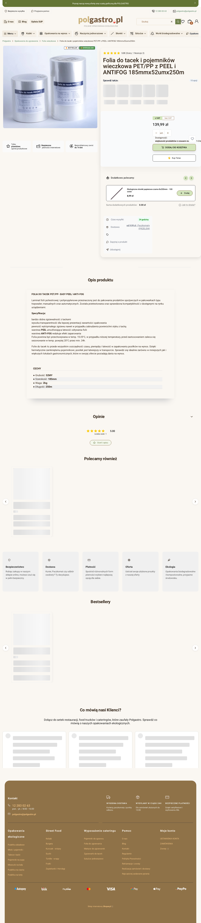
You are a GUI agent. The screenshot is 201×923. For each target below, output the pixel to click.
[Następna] (195, 3)
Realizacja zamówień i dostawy (136, 869)
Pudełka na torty (15, 875)
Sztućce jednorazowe (93, 859)
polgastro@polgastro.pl (186, 11)
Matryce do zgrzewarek (94, 848)
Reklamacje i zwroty (131, 864)
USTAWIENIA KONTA (169, 838)
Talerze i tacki (14, 855)
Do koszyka (32, 532)
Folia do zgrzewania (93, 843)
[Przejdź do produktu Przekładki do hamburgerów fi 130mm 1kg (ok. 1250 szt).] (31, 632)
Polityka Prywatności (131, 859)
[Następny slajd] (191, 178)
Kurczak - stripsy (53, 848)
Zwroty (163, 848)
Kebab (49, 838)
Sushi (48, 854)
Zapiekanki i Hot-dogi (55, 869)
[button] (178, 21)
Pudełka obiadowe (16, 845)
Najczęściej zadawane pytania (135, 874)
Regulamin (127, 854)
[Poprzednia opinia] (6, 741)
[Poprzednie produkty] (6, 501)
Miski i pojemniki (15, 850)
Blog (24, 21)
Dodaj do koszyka (176, 147)
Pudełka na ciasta (16, 870)
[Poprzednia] (6, 3)
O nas (11, 21)
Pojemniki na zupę (16, 860)
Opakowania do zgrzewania (26, 41)
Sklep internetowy (99, 906)
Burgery (49, 843)
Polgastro (7, 41)
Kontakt (125, 848)
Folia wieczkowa (49, 41)
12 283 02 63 (161, 11)
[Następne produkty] (195, 501)
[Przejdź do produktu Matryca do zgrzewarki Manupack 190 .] (31, 486)
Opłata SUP (37, 21)
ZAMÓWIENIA (166, 843)
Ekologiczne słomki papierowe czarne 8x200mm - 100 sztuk (149, 190)
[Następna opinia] (195, 741)
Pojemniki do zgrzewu (94, 838)
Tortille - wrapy (52, 859)
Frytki (48, 864)
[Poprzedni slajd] (185, 178)
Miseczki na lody (15, 865)
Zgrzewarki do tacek (93, 854)
